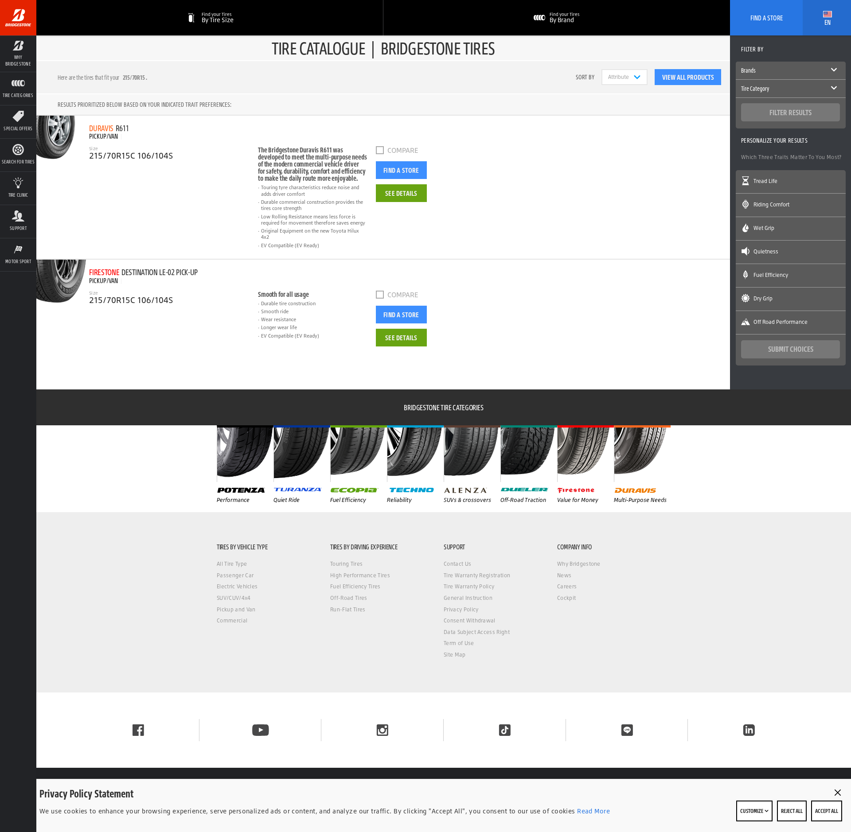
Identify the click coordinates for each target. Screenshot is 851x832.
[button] (18, 53)
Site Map (455, 654)
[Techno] (415, 453)
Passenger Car (235, 575)
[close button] (837, 792)
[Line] (627, 730)
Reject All (792, 810)
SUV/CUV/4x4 (234, 598)
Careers (567, 586)
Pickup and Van (236, 609)
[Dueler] (528, 453)
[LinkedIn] (749, 730)
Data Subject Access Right (477, 632)
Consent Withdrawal (470, 620)
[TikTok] (505, 730)
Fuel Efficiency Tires (355, 586)
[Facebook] (138, 730)
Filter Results (790, 112)
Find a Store (401, 170)
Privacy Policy (461, 609)
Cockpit (566, 598)
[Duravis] (642, 453)
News (564, 575)
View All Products (688, 77)
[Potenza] (245, 453)
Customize (752, 810)
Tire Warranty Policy (469, 586)
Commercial (232, 620)
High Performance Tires (360, 575)
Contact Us (457, 563)
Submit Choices (790, 349)
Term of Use (459, 643)
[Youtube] (260, 730)
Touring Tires (346, 563)
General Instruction (468, 598)
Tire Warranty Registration (477, 575)
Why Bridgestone (579, 563)
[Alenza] (472, 453)
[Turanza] (301, 453)
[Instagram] (382, 730)
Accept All (826, 810)
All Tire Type (232, 563)
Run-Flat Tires (347, 609)
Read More (592, 811)
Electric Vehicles (237, 586)
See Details (401, 193)
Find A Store (766, 17)
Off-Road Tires (348, 598)
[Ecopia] (358, 453)
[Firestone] (585, 453)
